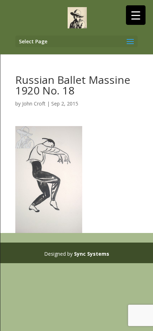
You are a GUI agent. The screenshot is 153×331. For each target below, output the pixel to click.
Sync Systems (91, 253)
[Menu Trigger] (136, 15)
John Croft (34, 103)
